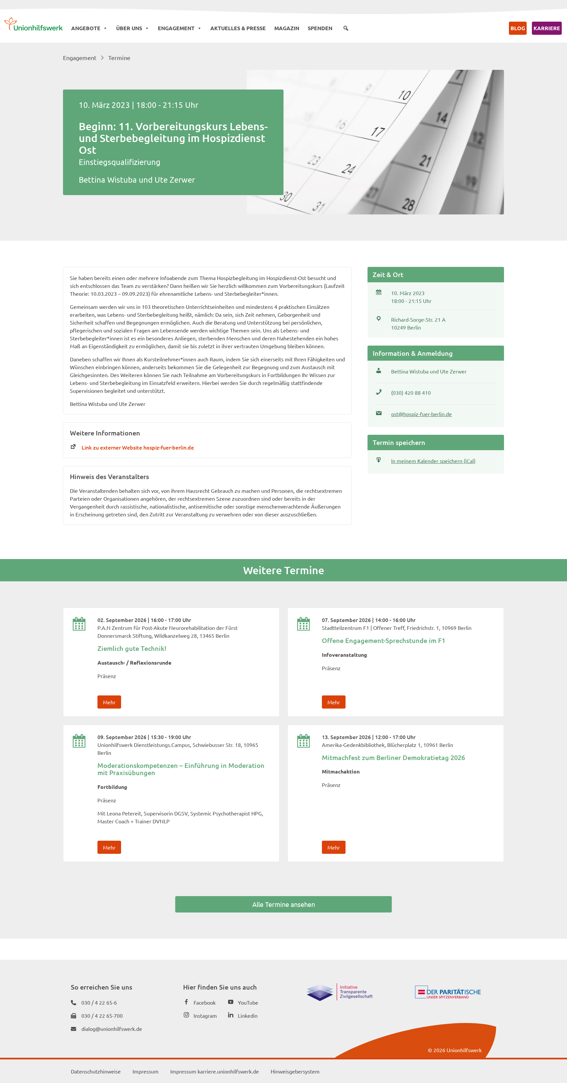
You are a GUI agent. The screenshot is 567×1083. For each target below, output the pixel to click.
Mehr (109, 702)
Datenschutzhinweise (96, 1071)
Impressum (145, 1071)
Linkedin (248, 1015)
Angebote (85, 28)
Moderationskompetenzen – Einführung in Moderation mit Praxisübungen (180, 769)
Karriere (547, 28)
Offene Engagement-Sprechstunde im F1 (383, 640)
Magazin (286, 28)
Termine (119, 57)
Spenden (320, 28)
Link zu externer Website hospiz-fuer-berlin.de (138, 447)
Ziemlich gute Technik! (131, 648)
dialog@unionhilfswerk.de (111, 1028)
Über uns (129, 28)
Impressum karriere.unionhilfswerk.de (214, 1071)
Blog (518, 28)
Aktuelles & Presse (238, 28)
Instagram (205, 1015)
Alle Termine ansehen (283, 904)
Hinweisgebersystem (295, 1071)
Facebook (205, 1002)
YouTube (248, 1002)
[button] (345, 28)
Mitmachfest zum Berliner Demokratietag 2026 (393, 757)
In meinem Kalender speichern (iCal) (433, 460)
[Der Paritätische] (448, 996)
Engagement (176, 28)
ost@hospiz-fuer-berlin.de (421, 414)
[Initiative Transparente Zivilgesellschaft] (339, 998)
